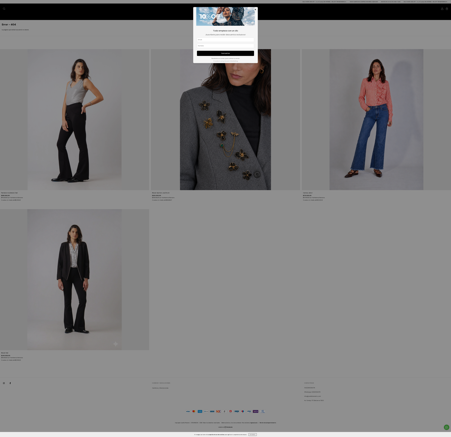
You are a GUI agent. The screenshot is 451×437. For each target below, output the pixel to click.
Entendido (252, 434)
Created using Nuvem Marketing (225, 61)
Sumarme (225, 53)
